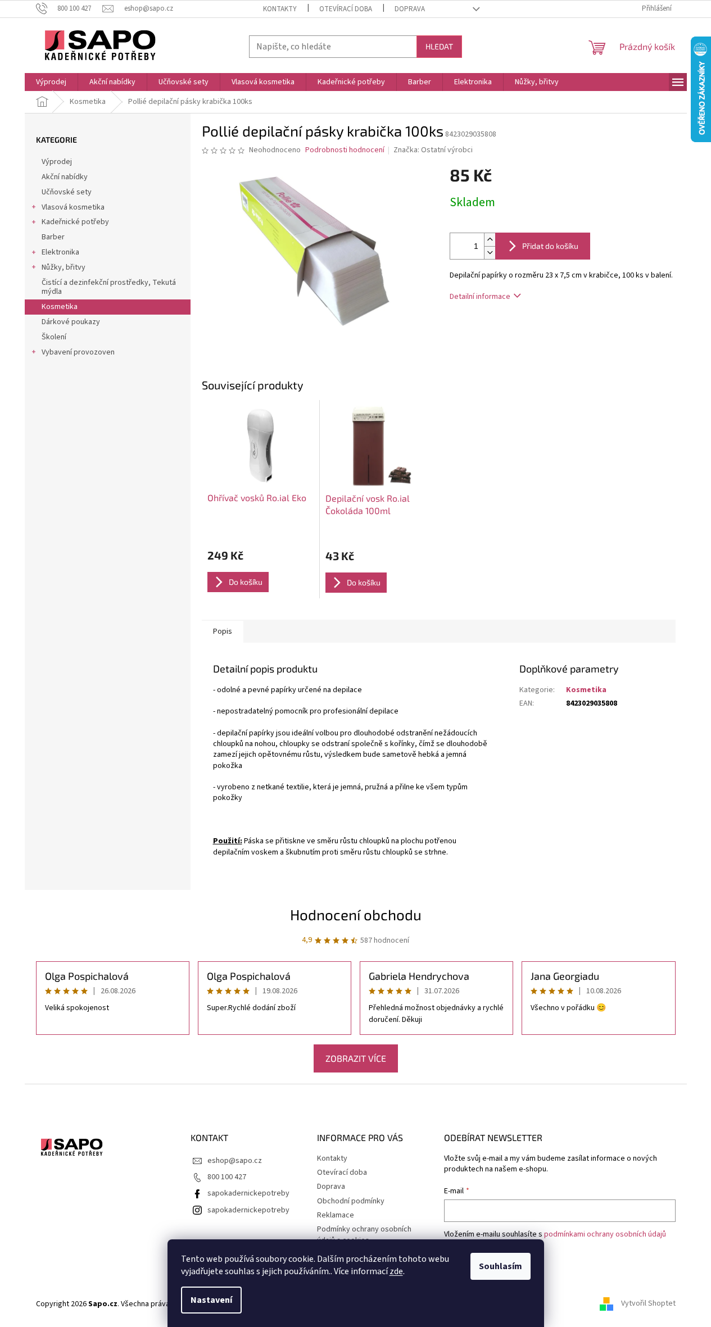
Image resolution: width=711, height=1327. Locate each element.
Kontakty (280, 9)
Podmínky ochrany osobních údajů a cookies (364, 1235)
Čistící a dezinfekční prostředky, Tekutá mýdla (109, 287)
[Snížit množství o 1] (489, 252)
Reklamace (335, 1215)
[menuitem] (51, 82)
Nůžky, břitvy (63, 267)
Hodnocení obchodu (356, 914)
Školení (54, 337)
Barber (53, 237)
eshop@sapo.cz (234, 1160)
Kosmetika (60, 306)
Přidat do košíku (550, 246)
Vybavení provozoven (78, 352)
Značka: (433, 150)
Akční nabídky (65, 177)
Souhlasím (500, 1266)
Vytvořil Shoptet (648, 1304)
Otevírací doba (345, 9)
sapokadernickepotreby (248, 1193)
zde (396, 1271)
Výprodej (57, 161)
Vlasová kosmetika (73, 207)
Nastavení (211, 1300)
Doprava (410, 9)
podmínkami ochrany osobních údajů (605, 1234)
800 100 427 (226, 1177)
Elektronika (60, 252)
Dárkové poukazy (71, 322)
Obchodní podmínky (350, 1201)
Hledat (439, 46)
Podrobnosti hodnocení (344, 150)
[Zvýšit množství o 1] (489, 239)
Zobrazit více (355, 1058)
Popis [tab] (222, 631)
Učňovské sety (67, 192)
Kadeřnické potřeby (75, 222)
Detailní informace (480, 296)
